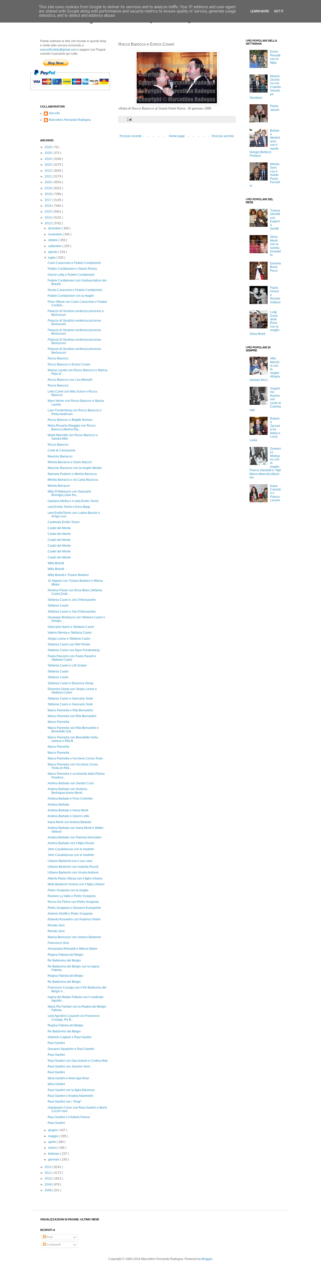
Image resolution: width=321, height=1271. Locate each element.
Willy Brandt (56, 563)
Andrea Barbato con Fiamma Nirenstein (75, 837)
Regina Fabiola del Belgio (65, 954)
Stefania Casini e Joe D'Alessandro (72, 600)
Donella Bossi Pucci (275, 267)
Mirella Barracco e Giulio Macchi (70, 462)
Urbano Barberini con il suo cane (70, 861)
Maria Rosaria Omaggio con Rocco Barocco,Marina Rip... (72, 427)
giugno (53, 1130)
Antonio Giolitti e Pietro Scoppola (70, 913)
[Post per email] (129, 119)
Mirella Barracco (59, 485)
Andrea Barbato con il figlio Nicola (71, 843)
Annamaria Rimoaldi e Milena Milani (72, 948)
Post (49, 1237)
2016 (48, 206)
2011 (48, 1173)
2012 (48, 1167)
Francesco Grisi (58, 943)
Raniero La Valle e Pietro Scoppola (72, 896)
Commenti (53, 1244)
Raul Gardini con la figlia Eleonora (71, 1090)
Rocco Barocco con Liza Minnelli (70, 379)
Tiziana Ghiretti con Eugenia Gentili (275, 219)
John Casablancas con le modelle (71, 849)
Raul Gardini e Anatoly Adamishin (70, 1096)
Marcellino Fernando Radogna (70, 120)
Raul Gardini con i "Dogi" (65, 1101)
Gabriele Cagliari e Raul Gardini (70, 1037)
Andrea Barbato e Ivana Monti (68, 810)
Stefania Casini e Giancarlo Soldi (70, 698)
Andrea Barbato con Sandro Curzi (71, 783)
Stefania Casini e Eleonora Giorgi (70, 683)
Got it (278, 11)
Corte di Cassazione (61, 450)
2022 (48, 170)
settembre (55, 246)
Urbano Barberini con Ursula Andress (73, 872)
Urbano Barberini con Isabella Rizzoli (73, 866)
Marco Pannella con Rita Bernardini (72, 716)
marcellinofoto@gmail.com (58, 49)
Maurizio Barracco (60, 456)
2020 (48, 182)
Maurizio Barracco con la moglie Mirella (75, 468)
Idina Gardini (56, 1084)
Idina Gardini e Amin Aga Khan (68, 1078)
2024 (48, 159)
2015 (48, 211)
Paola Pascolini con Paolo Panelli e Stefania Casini (72, 657)
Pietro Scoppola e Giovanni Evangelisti (74, 908)
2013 (48, 223)
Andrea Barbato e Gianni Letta (68, 816)
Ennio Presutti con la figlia (275, 57)
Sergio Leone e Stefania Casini (69, 638)
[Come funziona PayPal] (76, 92)
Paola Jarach (274, 107)
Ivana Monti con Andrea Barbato (69, 822)
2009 (48, 1184)
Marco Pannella (58, 722)
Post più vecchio (223, 136)
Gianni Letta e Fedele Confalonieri (71, 274)
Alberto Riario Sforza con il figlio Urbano (75, 878)
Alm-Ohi (54, 113)
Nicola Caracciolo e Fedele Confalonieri (75, 290)
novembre (55, 234)
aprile (52, 1142)
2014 (48, 217)
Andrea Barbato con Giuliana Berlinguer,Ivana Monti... (67, 790)
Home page (177, 136)
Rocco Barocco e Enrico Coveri (69, 364)
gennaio (54, 1159)
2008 (48, 1190)
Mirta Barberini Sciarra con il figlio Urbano (76, 884)
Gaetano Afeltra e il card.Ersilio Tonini (73, 501)
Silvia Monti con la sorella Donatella (275, 246)
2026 (48, 147)
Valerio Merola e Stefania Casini (70, 632)
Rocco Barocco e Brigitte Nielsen (70, 420)
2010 (48, 1178)
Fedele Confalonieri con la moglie (71, 296)
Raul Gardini (56, 1043)
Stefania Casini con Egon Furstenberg (74, 650)
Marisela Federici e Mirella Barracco (72, 474)
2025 (48, 153)
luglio (52, 257)
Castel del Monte (59, 528)
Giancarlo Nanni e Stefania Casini (71, 627)
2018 (48, 194)
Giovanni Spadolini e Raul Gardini (71, 1049)
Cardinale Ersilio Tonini (63, 522)
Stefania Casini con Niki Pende (69, 644)
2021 (48, 176)
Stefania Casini (58, 605)
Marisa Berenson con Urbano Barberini (74, 937)
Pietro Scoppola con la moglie (68, 890)
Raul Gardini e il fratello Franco (69, 1117)
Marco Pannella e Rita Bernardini (70, 710)
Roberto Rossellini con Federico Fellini (74, 919)
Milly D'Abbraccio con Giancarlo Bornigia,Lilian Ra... (69, 493)
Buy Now (55, 63)
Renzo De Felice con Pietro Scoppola (73, 902)
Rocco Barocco (58, 358)
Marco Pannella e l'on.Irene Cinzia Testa (75, 758)
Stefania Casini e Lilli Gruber (67, 665)
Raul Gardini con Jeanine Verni (69, 1066)
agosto (53, 252)
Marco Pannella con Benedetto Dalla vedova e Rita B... (73, 739)
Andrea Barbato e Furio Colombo (70, 798)
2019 (48, 188)
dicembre (55, 228)
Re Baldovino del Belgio (64, 960)
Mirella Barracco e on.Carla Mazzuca (73, 479)
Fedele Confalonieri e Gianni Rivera (72, 268)
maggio (53, 1136)
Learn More (260, 11)
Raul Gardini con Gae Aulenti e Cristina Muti (78, 1060)
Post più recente (131, 136)
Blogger (207, 1259)
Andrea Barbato (58, 804)
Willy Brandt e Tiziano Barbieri (68, 575)
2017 (48, 200)
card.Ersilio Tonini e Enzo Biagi (69, 507)
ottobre (53, 240)
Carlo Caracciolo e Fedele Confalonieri (74, 263)
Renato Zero (56, 925)
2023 (48, 164)
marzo (52, 1147)
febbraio (54, 1153)
